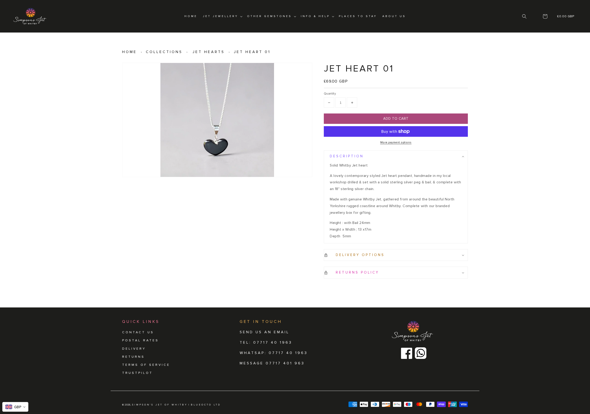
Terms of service (146, 365)
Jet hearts (209, 52)
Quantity (330, 93)
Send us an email (264, 332)
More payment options (396, 142)
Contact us (138, 332)
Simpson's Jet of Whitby (160, 404)
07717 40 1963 (288, 353)
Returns (133, 357)
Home (129, 52)
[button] (524, 16)
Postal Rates (140, 340)
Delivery (134, 349)
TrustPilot (137, 373)
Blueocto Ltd (206, 404)
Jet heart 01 (252, 52)
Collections (164, 52)
